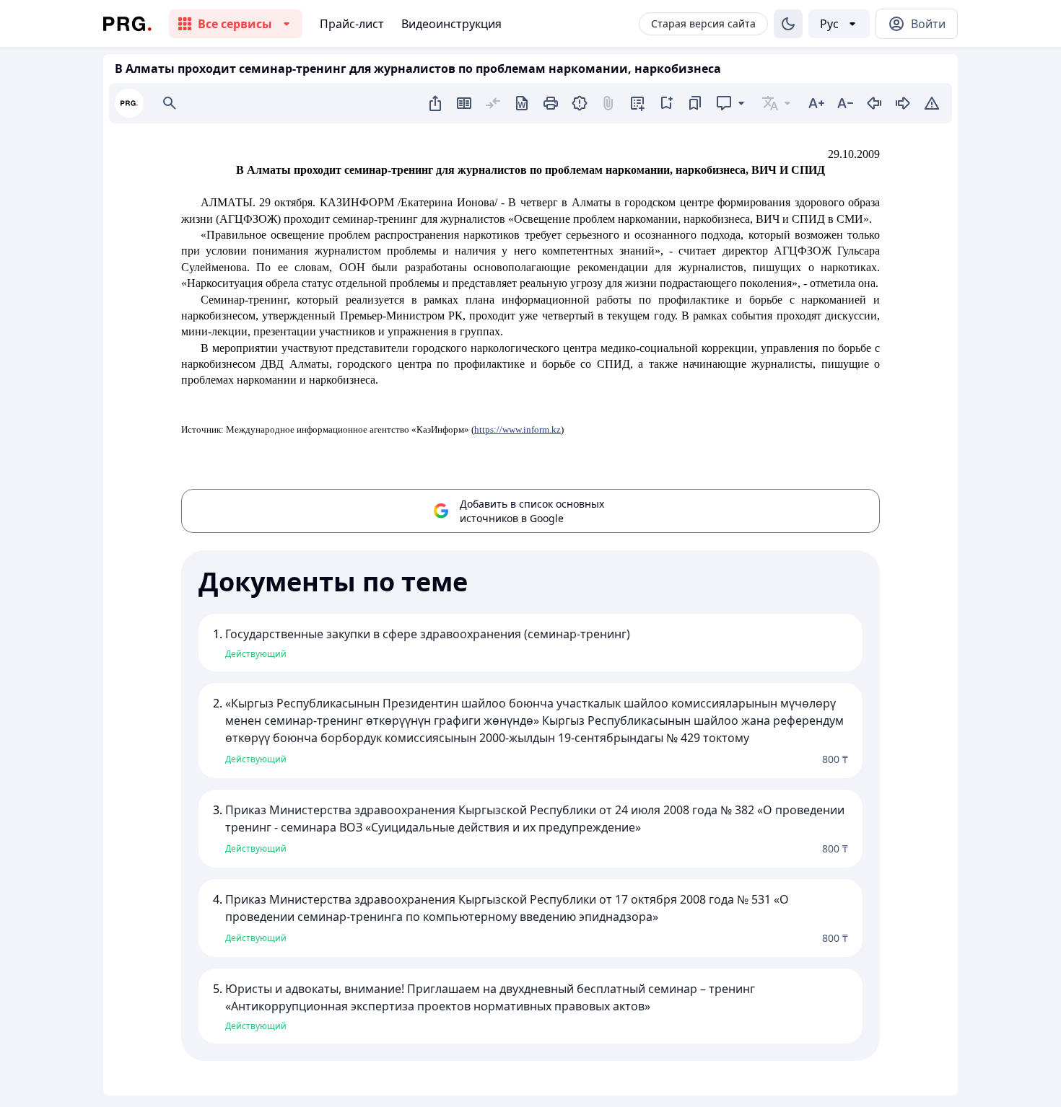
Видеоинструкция (451, 24)
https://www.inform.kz (517, 429)
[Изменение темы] (788, 23)
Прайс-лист (352, 24)
